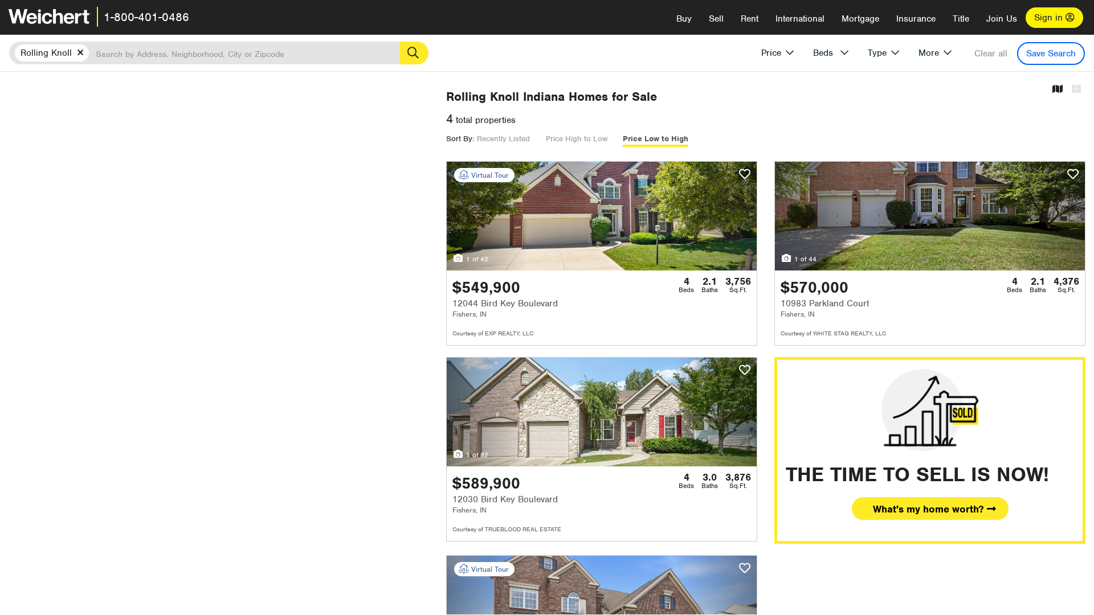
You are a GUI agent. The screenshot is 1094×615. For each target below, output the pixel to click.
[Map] (1057, 90)
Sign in (1050, 17)
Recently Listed (503, 139)
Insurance (916, 18)
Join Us (1001, 18)
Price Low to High (655, 139)
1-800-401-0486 (146, 17)
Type (877, 53)
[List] (1076, 90)
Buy (684, 18)
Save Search (1051, 53)
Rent (749, 18)
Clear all (990, 53)
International (799, 18)
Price (771, 53)
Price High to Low (576, 139)
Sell (716, 18)
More (929, 53)
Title (961, 18)
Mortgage (860, 18)
